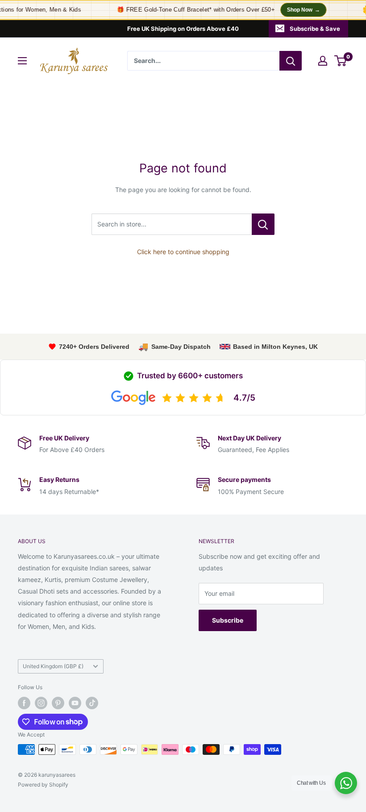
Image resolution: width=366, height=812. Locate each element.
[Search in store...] (263, 224)
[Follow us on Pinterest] (58, 703)
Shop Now (299, 10)
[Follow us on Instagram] (41, 703)
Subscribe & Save (315, 28)
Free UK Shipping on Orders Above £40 (183, 28)
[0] (340, 60)
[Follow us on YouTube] (75, 703)
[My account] (322, 61)
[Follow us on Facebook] (24, 703)
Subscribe (227, 620)
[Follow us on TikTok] (92, 703)
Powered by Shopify (43, 784)
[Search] (290, 61)
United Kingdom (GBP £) (53, 666)
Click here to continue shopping (183, 251)
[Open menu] (22, 60)
